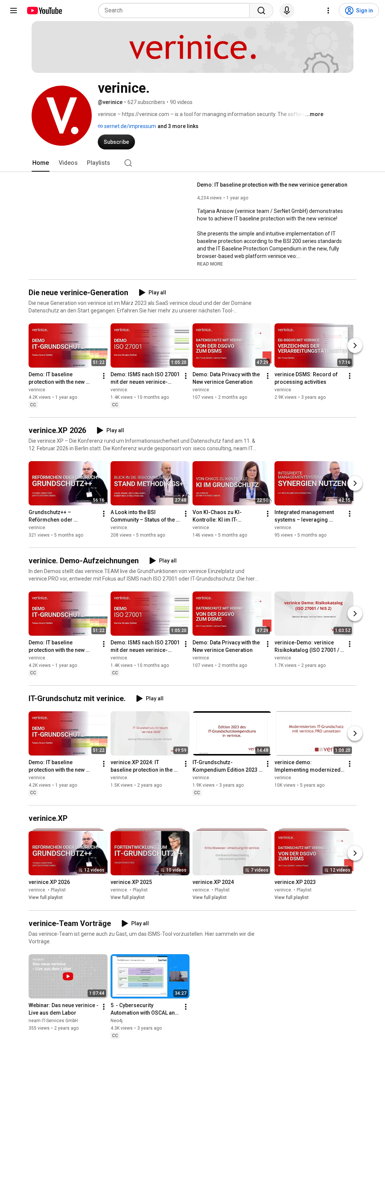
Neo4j (117, 1020)
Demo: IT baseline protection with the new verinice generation (272, 185)
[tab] (41, 163)
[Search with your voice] (286, 10)
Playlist (58, 890)
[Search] (261, 10)
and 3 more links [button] (178, 126)
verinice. (37, 389)
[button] (210, 263)
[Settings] (328, 10)
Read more (210, 264)
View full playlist (46, 897)
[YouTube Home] (44, 10)
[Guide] (13, 10)
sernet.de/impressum (129, 126)
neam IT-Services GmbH (53, 1020)
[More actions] (103, 375)
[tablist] (192, 163)
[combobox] (176, 10)
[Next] (354, 345)
